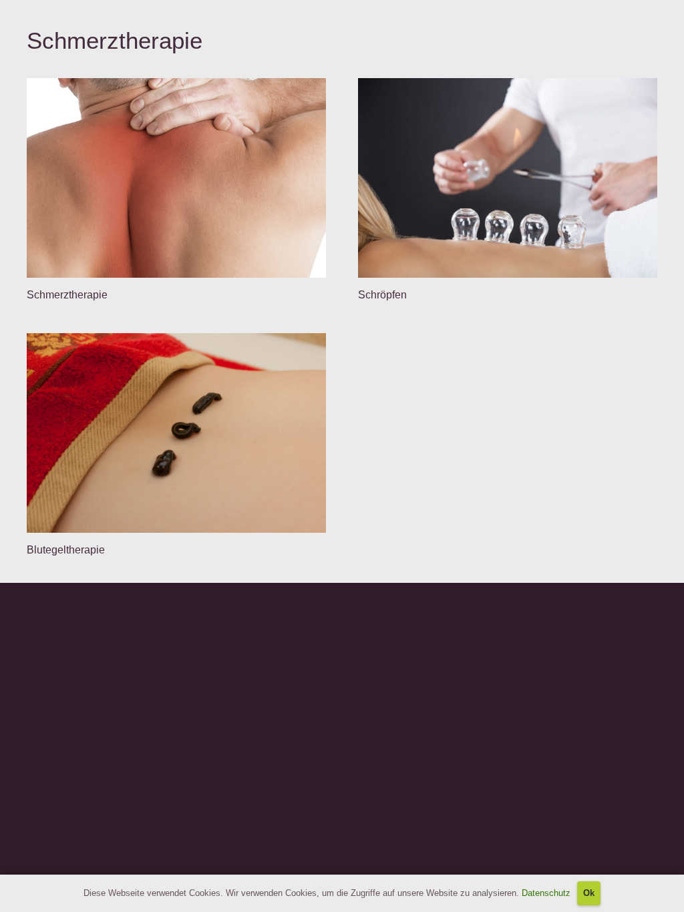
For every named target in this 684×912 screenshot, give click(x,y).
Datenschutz (546, 893)
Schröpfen (383, 294)
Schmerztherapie (67, 294)
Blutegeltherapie (66, 549)
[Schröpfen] (507, 178)
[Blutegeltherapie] (176, 433)
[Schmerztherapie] (176, 178)
